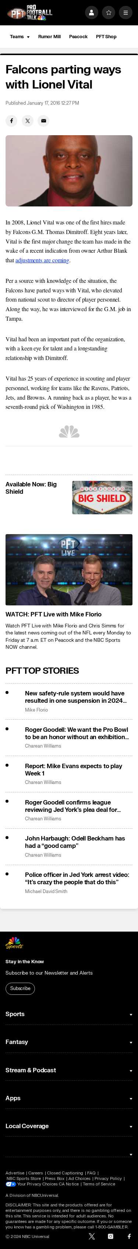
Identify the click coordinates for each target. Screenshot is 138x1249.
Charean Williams (43, 746)
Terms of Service (99, 1184)
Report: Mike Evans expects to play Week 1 (73, 770)
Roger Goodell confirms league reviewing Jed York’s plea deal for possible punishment (71, 806)
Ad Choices (79, 1178)
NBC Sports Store (24, 1178)
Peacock (78, 37)
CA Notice (69, 1184)
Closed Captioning (65, 1173)
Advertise (15, 1173)
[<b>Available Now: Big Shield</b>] (102, 498)
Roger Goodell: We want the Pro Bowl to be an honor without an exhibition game (76, 733)
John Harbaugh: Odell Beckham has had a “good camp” (75, 842)
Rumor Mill (49, 37)
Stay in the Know (25, 962)
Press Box (54, 1178)
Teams (17, 37)
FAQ (91, 1173)
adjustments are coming (42, 260)
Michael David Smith (46, 892)
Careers (35, 1173)
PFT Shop (106, 37)
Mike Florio (36, 710)
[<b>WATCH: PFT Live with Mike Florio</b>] (69, 569)
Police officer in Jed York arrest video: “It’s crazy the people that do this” (77, 878)
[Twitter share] (27, 121)
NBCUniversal (45, 1195)
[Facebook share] (11, 121)
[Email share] (43, 121)
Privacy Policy (108, 1178)
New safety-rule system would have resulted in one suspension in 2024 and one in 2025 (74, 697)
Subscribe (20, 988)
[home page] (30, 12)
